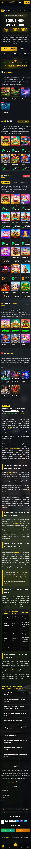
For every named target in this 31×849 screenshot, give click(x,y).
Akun (28, 847)
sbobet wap (17, 523)
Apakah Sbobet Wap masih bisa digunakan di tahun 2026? (13, 721)
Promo (9, 847)
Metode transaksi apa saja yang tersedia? (13, 748)
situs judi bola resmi (13, 670)
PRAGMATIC (6, 182)
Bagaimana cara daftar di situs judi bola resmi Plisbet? (15, 728)
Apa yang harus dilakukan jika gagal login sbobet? (15, 755)
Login (20, 2)
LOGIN (22, 48)
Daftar (27, 2)
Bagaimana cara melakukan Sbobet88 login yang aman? (14, 700)
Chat (22, 847)
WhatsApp (9, 830)
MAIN (5, 92)
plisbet (9, 427)
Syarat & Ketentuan (5, 793)
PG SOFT (15, 182)
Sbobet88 (9, 472)
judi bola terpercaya (13, 448)
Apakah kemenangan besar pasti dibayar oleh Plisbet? (15, 741)
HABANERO (23, 182)
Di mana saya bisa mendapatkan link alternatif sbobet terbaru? (14, 707)
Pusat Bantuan (4, 797)
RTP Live (3, 800)
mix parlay (17, 552)
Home (3, 847)
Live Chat (24, 830)
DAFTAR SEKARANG (9, 48)
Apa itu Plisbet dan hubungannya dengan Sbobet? (15, 693)
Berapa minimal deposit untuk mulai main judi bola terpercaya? (15, 734)
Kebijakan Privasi (5, 795)
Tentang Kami (4, 790)
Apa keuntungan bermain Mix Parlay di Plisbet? (15, 714)
